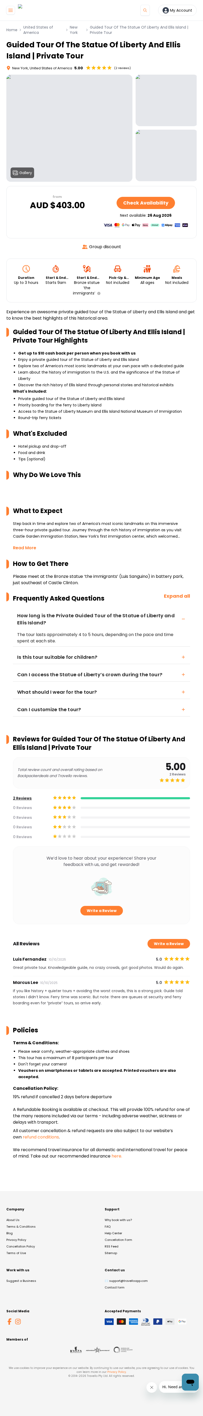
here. (117, 1156)
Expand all (177, 596)
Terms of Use (16, 1253)
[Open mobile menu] (10, 10)
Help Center (113, 1233)
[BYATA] (76, 1350)
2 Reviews (22, 798)
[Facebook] (9, 1321)
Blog (9, 1233)
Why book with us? (118, 1220)
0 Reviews (22, 807)
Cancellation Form (118, 1240)
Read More (24, 548)
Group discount (105, 247)
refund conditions (41, 1137)
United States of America (38, 30)
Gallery (25, 172)
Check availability (145, 202)
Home (11, 30)
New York (74, 30)
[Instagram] (18, 1321)
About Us (13, 1220)
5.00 (78, 68)
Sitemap (111, 1253)
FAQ (107, 1226)
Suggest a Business (21, 1281)
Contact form (114, 1287)
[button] (97, 293)
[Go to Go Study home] (29, 10)
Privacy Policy (16, 1240)
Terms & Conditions (21, 1226)
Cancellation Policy (20, 1246)
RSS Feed (111, 1246)
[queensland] (123, 1350)
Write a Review (102, 910)
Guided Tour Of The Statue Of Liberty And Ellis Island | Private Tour (139, 30)
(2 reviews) (122, 68)
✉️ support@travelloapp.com (126, 1281)
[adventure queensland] (97, 1350)
